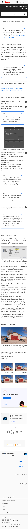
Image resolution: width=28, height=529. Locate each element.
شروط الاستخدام (5, 524)
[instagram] (5, 520)
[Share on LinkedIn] (17, 433)
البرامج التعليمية (21, 466)
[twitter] (8, 520)
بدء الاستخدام (20, 463)
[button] (17, 2)
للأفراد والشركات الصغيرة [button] (8, 497)
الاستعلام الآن (21, 479)
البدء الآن (22, 488)
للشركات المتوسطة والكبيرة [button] (9, 500)
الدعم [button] (4, 506)
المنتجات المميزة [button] (6, 512)
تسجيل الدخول (23, 2)
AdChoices (16, 526)
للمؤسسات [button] (5, 503)
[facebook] (3, 520)
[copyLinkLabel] (20, 433)
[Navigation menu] (2, 2)
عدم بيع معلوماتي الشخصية (7, 526)
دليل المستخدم (21, 464)
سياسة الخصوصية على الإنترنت (5, 409)
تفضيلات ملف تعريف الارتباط (14, 524)
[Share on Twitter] (12, 433)
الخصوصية (18, 522)
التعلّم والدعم (20, 461)
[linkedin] (10, 520)
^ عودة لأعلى (3, 453)
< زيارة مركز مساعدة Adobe (19, 458)
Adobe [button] (4, 509)
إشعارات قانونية (14, 409)
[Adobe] (7, 2)
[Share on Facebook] (8, 433)
